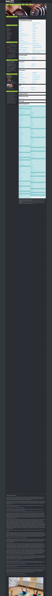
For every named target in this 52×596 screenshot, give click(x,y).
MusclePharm (8, 29)
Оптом (27, 4)
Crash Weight (8, 32)
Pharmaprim (8, 30)
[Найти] (31, 1)
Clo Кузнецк (9, 63)
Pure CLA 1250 (8, 36)
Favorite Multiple (9, 34)
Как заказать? (12, 4)
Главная (7, 4)
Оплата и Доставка (18, 4)
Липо (7, 31)
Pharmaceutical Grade (9, 33)
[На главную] (10, 1)
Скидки (23, 4)
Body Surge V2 (8, 35)
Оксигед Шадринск (11, 61)
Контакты (30, 4)
